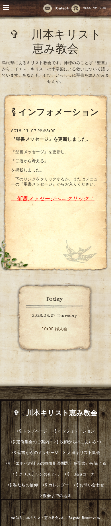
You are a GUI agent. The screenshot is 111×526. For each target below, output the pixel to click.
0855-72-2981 (95, 8)
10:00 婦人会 (54, 329)
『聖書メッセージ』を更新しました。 (51, 140)
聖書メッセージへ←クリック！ (55, 199)
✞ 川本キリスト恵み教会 (59, 413)
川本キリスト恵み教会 (41, 518)
